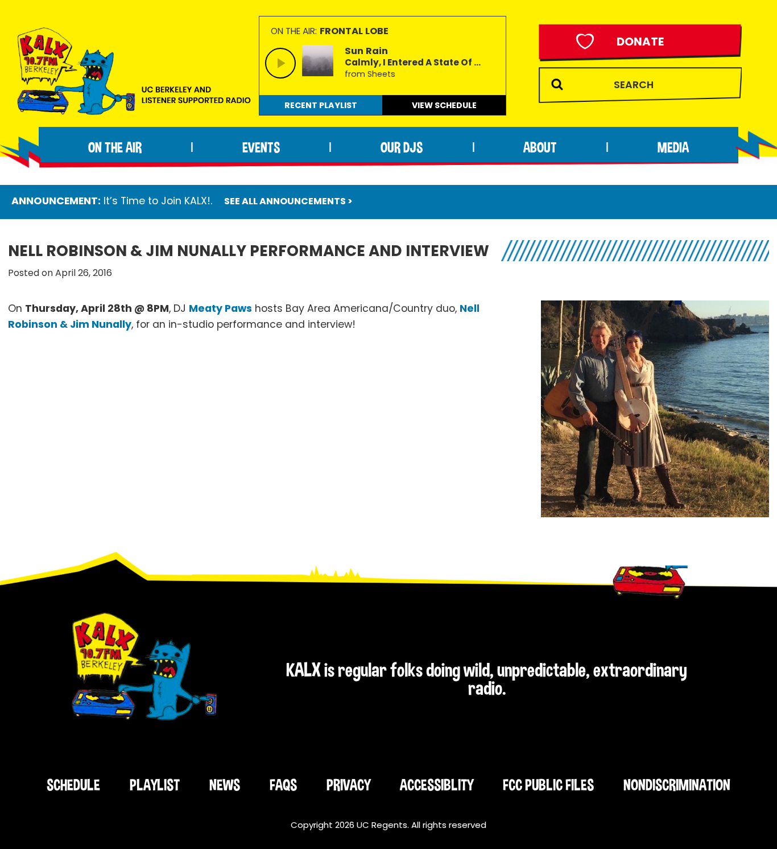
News (224, 784)
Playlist (155, 784)
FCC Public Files (548, 784)
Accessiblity (436, 784)
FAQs (283, 784)
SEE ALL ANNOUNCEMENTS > (288, 201)
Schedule (73, 784)
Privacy (348, 784)
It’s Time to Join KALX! (157, 201)
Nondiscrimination (676, 784)
